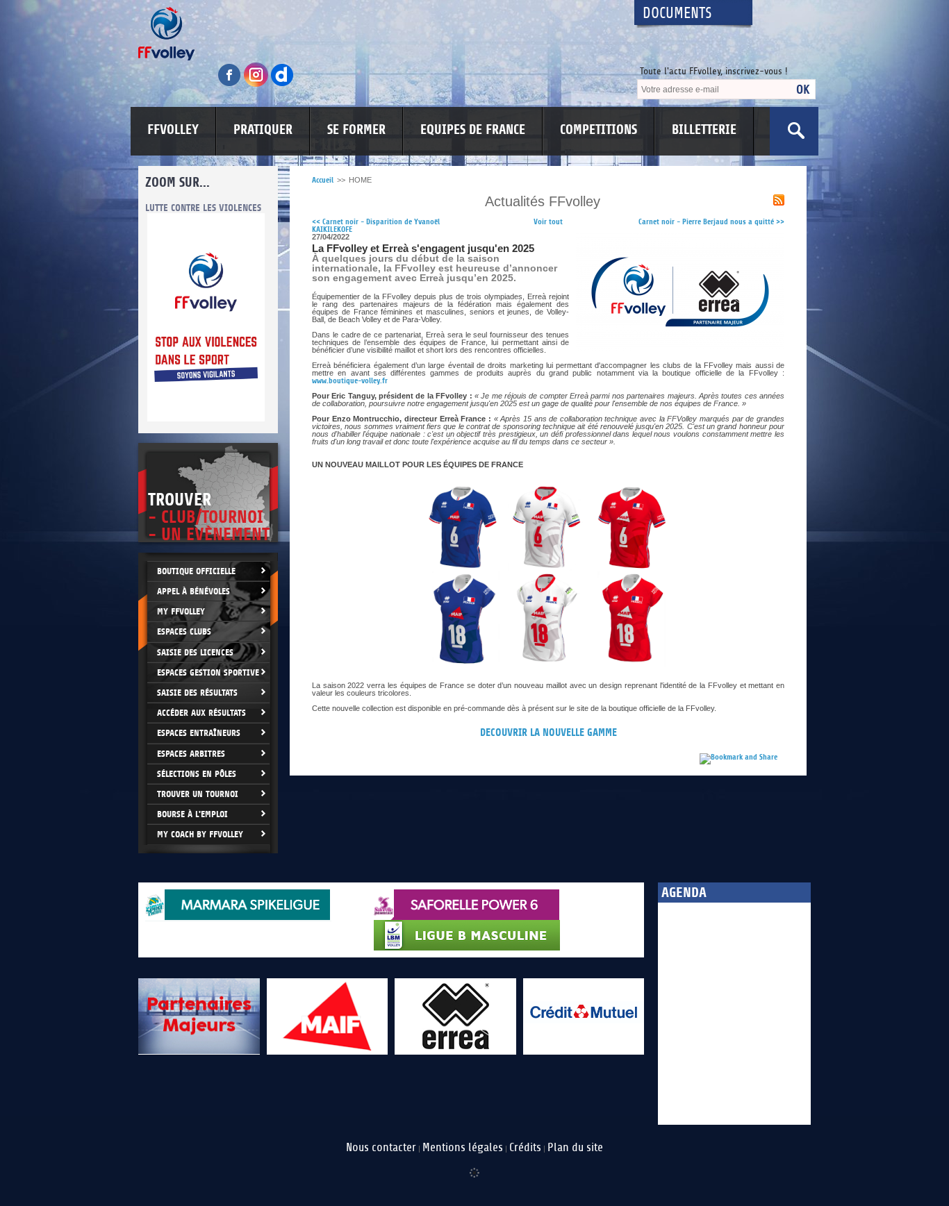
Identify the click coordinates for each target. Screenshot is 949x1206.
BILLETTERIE (704, 129)
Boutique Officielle (196, 571)
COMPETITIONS (598, 129)
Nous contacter (381, 1147)
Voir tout (548, 221)
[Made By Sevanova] (474, 1166)
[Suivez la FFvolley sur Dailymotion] (282, 84)
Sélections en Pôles (196, 774)
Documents (677, 13)
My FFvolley (181, 611)
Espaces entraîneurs (198, 733)
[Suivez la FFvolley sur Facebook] (230, 84)
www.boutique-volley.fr (350, 380)
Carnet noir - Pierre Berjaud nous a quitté (711, 221)
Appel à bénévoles (193, 591)
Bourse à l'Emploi (192, 814)
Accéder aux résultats (201, 712)
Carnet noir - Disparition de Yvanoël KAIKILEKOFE (376, 225)
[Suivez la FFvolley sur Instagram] (257, 84)
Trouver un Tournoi (197, 794)
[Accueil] (374, 33)
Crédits (525, 1147)
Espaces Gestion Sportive (208, 672)
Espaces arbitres (191, 753)
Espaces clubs (184, 631)
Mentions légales (462, 1147)
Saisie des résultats (197, 692)
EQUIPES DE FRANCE (472, 129)
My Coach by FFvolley (200, 834)
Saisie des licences (195, 652)
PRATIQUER (262, 129)
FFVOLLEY (173, 129)
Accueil (322, 180)
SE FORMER (356, 129)
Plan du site (575, 1147)
